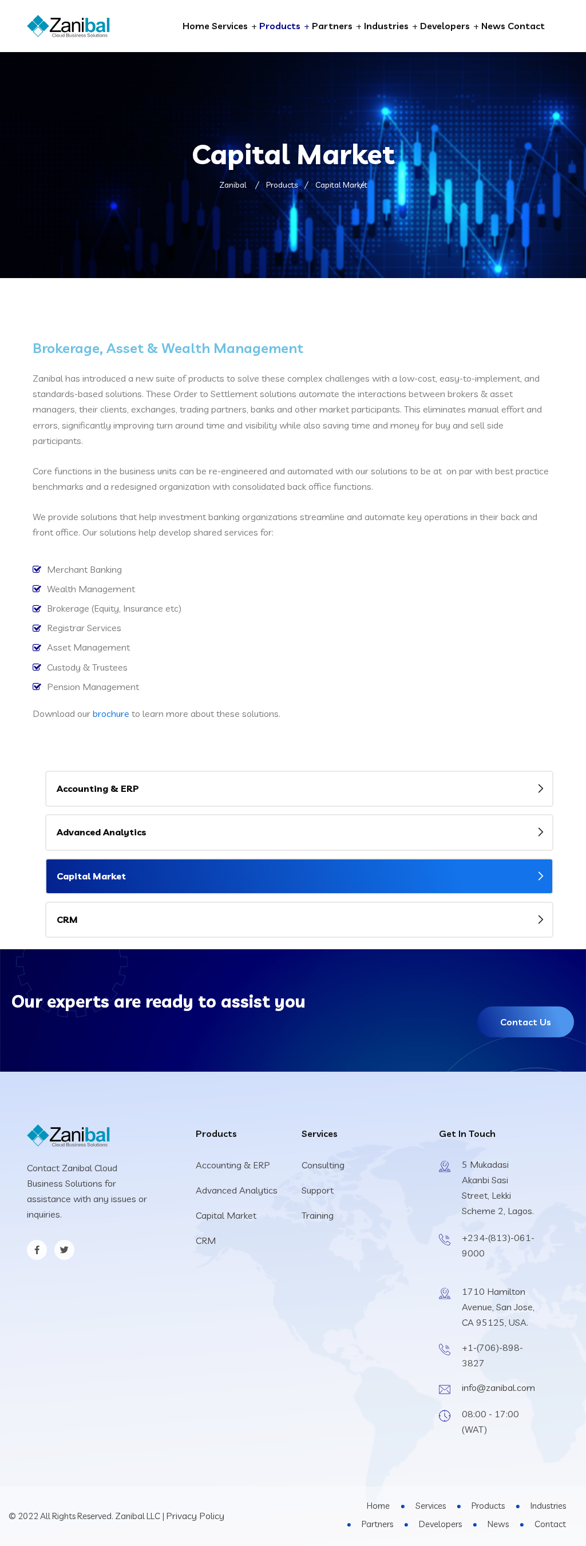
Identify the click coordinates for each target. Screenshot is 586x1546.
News (493, 25)
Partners (332, 25)
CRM (67, 919)
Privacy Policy (195, 1515)
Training (318, 1215)
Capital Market (91, 876)
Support (318, 1190)
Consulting (323, 1165)
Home (196, 25)
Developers (445, 25)
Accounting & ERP (98, 788)
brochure (111, 713)
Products (279, 25)
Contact (526, 25)
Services (230, 25)
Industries (386, 25)
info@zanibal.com (498, 1387)
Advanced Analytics (101, 832)
